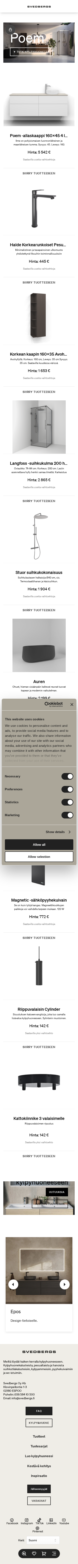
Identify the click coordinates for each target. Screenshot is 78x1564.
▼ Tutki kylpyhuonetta (31, 52)
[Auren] (39, 672)
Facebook (12, 1523)
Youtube (64, 1523)
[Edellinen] (13, 1284)
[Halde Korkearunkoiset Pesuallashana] (39, 235)
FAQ (39, 1411)
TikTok (40, 1523)
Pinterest (37, 1531)
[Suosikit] (34, 1553)
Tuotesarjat (39, 1446)
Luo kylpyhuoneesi (39, 1456)
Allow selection (39, 856)
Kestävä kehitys (39, 1466)
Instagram (27, 1523)
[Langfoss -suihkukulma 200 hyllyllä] (39, 453)
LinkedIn (51, 1523)
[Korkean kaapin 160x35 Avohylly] (39, 344)
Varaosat (39, 1501)
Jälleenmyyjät (39, 1489)
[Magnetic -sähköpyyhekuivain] (39, 890)
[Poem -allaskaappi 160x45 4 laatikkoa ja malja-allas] (39, 126)
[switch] (67, 789)
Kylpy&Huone (39, 1423)
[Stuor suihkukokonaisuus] (39, 562)
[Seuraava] (65, 1284)
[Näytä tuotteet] (10, 30)
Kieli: (21, 1540)
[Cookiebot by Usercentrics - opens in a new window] (46, 704)
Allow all (39, 844)
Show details (55, 832)
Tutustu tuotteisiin (50, 1204)
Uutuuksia (57, 1192)
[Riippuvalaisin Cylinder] (39, 999)
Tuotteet (39, 1436)
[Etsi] (24, 1553)
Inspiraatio (39, 1476)
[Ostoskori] (44, 1553)
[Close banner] (71, 704)
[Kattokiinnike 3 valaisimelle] (39, 1108)
